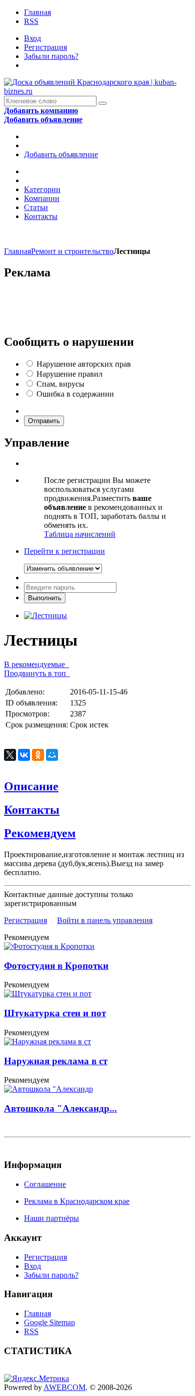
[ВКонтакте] (24, 755)
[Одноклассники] (38, 755)
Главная (37, 12)
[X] (10, 755)
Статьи (36, 207)
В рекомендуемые (36, 664)
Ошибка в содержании (75, 394)
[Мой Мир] (52, 755)
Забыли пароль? (51, 56)
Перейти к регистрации (64, 551)
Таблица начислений (80, 534)
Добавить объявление (61, 154)
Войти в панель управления (104, 920)
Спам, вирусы (60, 384)
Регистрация (45, 47)
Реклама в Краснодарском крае (77, 1201)
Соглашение (45, 1184)
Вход (32, 38)
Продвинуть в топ (37, 673)
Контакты (41, 216)
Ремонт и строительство (72, 251)
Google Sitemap (49, 1322)
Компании (42, 198)
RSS (31, 21)
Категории (42, 189)
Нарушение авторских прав (83, 364)
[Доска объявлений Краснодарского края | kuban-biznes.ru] (97, 91)
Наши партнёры (51, 1218)
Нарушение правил (69, 374)
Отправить (44, 421)
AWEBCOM (65, 1387)
